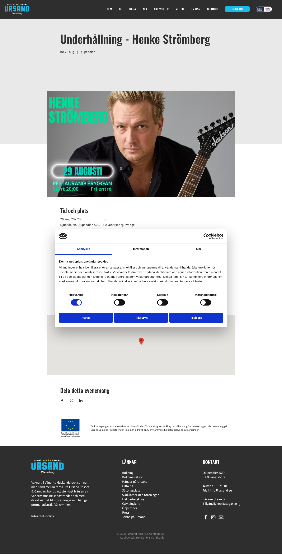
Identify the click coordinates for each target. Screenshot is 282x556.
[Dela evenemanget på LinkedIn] (81, 400)
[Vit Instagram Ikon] (213, 517)
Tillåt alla (196, 317)
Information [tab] (141, 248)
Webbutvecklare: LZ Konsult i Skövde (142, 537)
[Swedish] (260, 9)
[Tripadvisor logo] (221, 517)
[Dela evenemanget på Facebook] (62, 400)
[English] (268, 9)
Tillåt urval (141, 317)
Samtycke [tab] (83, 248)
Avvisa (86, 317)
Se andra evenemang (87, 73)
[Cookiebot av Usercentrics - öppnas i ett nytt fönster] (206, 236)
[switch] (119, 302)
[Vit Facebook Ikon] (206, 517)
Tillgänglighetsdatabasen (220, 504)
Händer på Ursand (134, 482)
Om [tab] (198, 248)
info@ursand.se (221, 490)
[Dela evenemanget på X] (71, 400)
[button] (145, 9)
